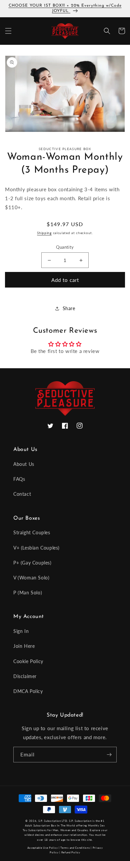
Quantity (65, 247)
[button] (8, 31)
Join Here (24, 646)
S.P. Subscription (80, 820)
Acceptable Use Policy (42, 847)
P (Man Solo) (27, 592)
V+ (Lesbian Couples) (36, 548)
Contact (22, 494)
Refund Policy (70, 852)
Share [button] (69, 308)
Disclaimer (25, 676)
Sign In (21, 631)
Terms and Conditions (75, 847)
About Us (23, 464)
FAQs (19, 479)
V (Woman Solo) (31, 577)
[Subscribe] (109, 754)
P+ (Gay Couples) (32, 562)
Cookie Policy (28, 661)
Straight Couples (31, 532)
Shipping (44, 233)
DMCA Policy (28, 691)
